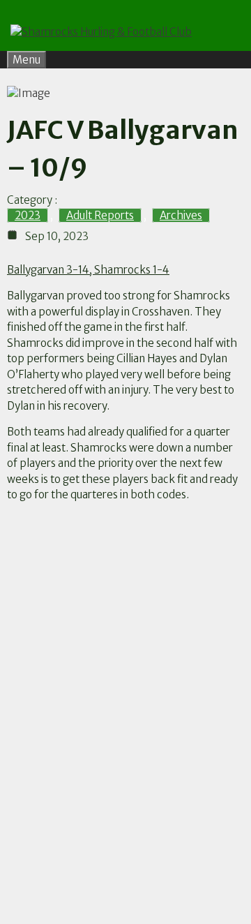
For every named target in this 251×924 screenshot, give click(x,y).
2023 (27, 215)
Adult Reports (100, 215)
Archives (181, 215)
